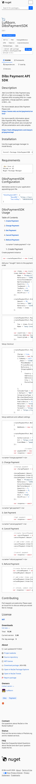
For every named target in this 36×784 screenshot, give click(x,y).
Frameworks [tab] (20, 60)
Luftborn (9, 690)
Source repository (11, 657)
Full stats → (6, 628)
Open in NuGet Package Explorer (16, 669)
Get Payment (11, 230)
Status (5, 730)
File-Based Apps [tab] (7, 46)
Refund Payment (12, 240)
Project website (10, 653)
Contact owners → (8, 686)
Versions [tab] (8, 69)
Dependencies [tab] (10, 64)
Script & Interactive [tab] (23, 43)
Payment (12, 698)
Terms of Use (27, 770)
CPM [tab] (4, 43)
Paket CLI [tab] (11, 43)
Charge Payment (12, 226)
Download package (11, 665)
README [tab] (8, 60)
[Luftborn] (4, 690)
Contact (6, 721)
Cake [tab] (16, 46)
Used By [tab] (22, 64)
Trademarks (15, 775)
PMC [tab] (12, 40)
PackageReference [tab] (22, 40)
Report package (10, 678)
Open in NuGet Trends (12, 673)
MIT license (8, 661)
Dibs (4, 698)
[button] (28, 49)
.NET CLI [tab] (5, 40)
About (18, 770)
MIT (3, 619)
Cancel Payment (12, 235)
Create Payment (12, 221)
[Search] (31, 8)
